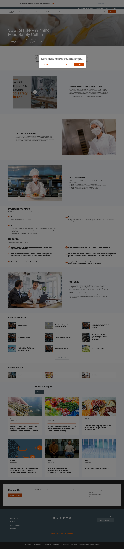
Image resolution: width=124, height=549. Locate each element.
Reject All (68, 64)
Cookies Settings (46, 64)
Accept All (79, 64)
